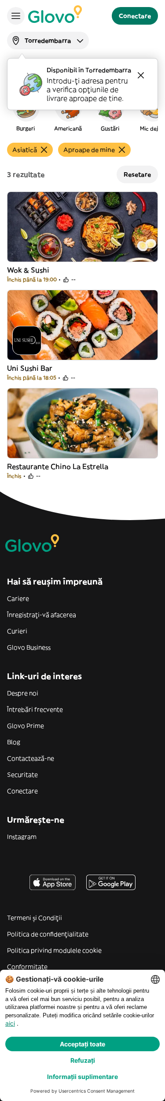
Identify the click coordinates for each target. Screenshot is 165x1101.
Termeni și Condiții (34, 918)
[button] (25, 112)
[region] (82, 112)
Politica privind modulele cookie (54, 950)
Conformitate (27, 967)
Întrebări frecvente (35, 709)
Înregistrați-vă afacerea (41, 615)
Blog (13, 742)
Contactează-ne (30, 758)
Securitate (22, 775)
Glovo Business (29, 647)
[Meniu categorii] (16, 16)
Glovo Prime (25, 726)
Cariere (18, 598)
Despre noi (22, 693)
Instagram (22, 837)
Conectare (22, 791)
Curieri (17, 631)
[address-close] (141, 75)
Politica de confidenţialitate (47, 934)
